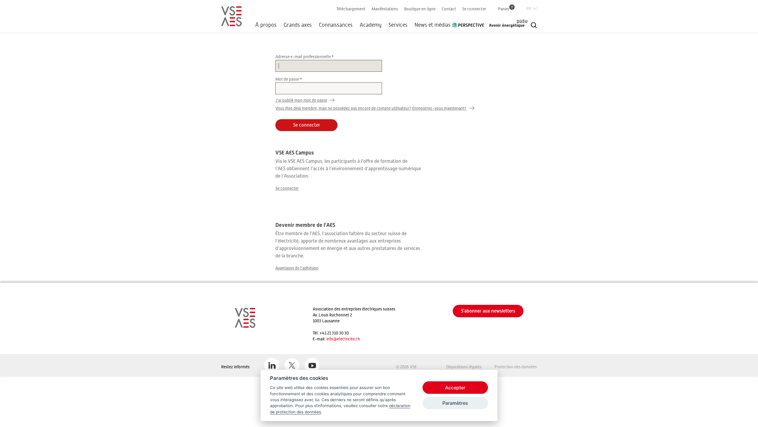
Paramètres (455, 403)
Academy (370, 25)
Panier (505, 8)
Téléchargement (350, 9)
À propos (266, 25)
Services (397, 25)
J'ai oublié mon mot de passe (301, 100)
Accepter (455, 388)
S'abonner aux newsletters (488, 311)
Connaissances (336, 25)
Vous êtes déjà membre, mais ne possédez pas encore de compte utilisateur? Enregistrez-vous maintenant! (371, 108)
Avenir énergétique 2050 (508, 23)
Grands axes (298, 25)
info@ (331, 339)
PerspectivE (470, 23)
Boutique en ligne (420, 9)
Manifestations (385, 9)
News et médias (433, 25)
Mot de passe (287, 79)
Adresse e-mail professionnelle (303, 56)
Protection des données (515, 366)
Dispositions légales (463, 366)
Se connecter (474, 9)
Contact (449, 9)
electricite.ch (348, 339)
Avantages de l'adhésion (297, 268)
